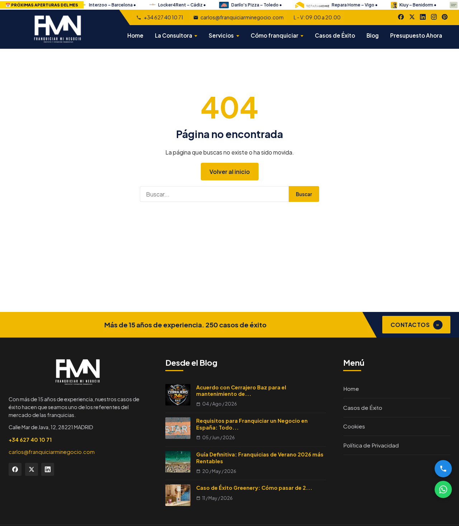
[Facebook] (401, 17)
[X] (412, 17)
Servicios (221, 35)
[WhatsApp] (443, 489)
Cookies (354, 426)
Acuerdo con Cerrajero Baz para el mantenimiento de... (241, 390)
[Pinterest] (445, 17)
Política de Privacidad (371, 445)
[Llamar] (443, 468)
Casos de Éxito (335, 35)
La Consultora (173, 35)
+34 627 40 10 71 (163, 17)
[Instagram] (434, 17)
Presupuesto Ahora (416, 35)
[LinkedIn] (423, 17)
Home (135, 35)
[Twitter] (31, 469)
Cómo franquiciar (274, 35)
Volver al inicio (229, 171)
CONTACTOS (415, 324)
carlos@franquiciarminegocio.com (242, 17)
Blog (372, 35)
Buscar (304, 194)
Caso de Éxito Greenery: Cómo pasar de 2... (254, 487)
